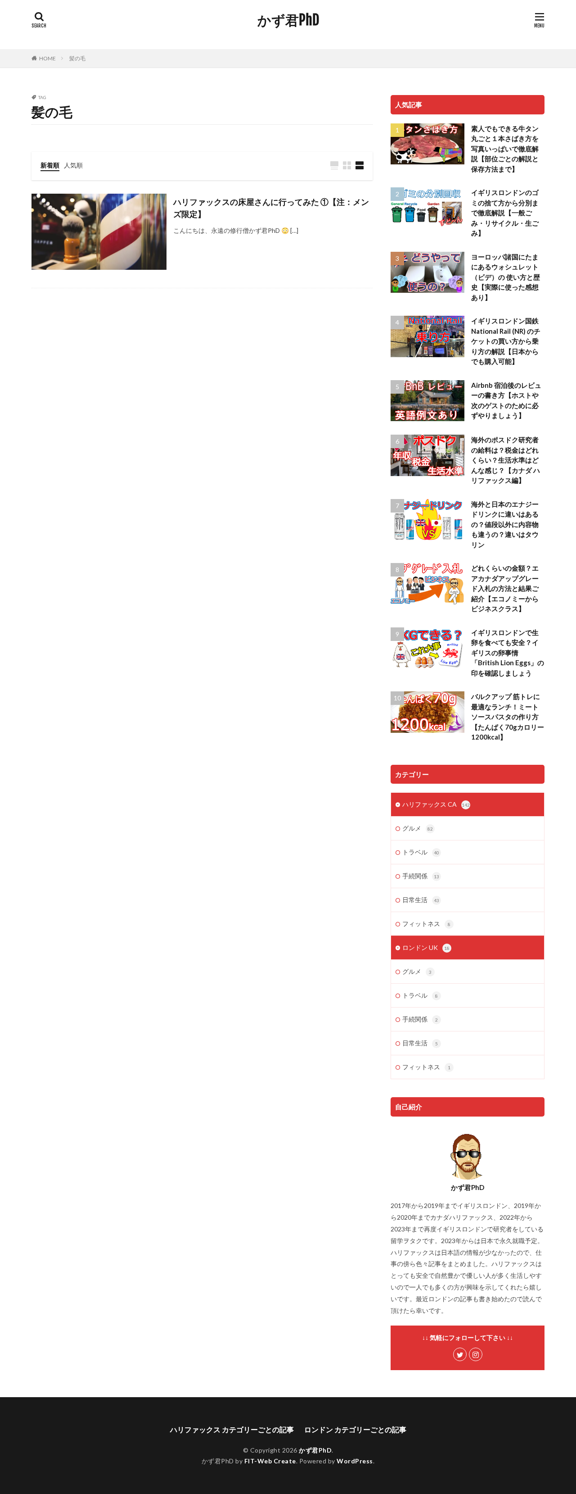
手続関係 (420, 876)
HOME (47, 58)
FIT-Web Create (270, 1461)
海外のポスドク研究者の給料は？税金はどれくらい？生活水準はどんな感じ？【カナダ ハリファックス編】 (505, 460)
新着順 (49, 165)
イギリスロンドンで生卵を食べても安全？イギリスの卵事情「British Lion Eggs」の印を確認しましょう (507, 652)
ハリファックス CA (436, 804)
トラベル (420, 852)
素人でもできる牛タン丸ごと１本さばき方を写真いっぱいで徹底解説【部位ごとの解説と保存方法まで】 (505, 148)
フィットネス (426, 923)
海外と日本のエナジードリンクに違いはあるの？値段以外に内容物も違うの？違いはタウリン (505, 524)
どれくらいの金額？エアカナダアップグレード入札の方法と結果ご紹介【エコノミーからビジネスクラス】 (505, 588)
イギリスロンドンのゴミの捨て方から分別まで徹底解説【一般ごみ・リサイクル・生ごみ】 (505, 212)
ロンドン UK (426, 947)
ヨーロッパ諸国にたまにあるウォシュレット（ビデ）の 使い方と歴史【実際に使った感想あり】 (505, 277)
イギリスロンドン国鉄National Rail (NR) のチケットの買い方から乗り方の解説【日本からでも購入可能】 (505, 341)
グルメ (417, 828)
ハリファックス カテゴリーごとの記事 (232, 1429)
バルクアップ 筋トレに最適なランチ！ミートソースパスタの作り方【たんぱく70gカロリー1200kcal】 (507, 716)
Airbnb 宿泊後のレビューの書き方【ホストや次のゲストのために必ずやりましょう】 (506, 400)
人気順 (73, 165)
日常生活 (420, 900)
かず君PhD (288, 20)
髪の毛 (77, 58)
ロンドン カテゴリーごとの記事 (355, 1429)
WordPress (355, 1461)
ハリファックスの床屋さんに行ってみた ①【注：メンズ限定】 (271, 208)
